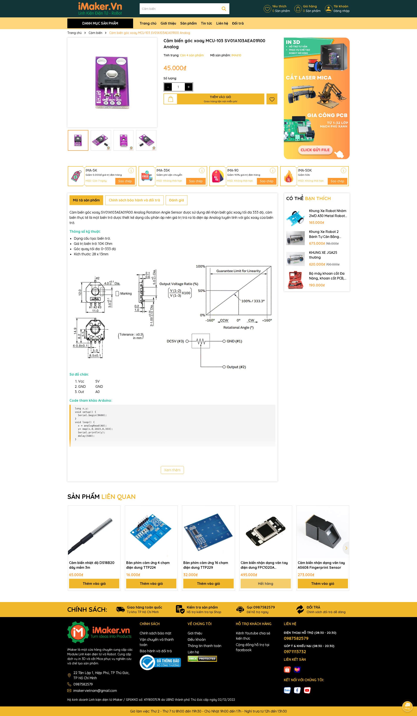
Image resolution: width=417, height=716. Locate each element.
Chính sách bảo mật (155, 633)
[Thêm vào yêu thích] (271, 99)
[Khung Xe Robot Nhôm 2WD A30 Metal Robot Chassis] (295, 217)
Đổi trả (238, 23)
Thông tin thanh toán (204, 646)
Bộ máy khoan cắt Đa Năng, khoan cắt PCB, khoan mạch (326, 276)
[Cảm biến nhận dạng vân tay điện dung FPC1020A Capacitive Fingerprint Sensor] (266, 532)
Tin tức (206, 23)
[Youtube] (307, 690)
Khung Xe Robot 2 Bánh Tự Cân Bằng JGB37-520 (324, 234)
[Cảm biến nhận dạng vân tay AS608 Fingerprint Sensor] (323, 532)
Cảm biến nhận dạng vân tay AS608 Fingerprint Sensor (321, 565)
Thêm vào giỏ (94, 583)
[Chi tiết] (131, 170)
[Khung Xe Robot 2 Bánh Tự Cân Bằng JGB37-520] (295, 238)
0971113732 (295, 651)
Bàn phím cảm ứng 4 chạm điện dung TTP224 (148, 565)
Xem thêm (172, 470)
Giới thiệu (168, 23)
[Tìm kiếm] (224, 8)
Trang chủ (148, 23)
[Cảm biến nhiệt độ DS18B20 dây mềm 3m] (94, 532)
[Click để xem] (112, 82)
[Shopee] (287, 669)
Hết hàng (265, 583)
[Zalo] (287, 690)
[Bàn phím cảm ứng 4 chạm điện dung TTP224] (151, 532)
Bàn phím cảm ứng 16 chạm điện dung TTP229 (205, 565)
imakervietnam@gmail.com (95, 690)
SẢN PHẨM (101, 496)
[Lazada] (297, 669)
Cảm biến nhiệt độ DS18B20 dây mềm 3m (91, 565)
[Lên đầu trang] (407, 694)
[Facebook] (297, 690)
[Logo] (100, 8)
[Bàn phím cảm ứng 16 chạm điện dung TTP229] (208, 532)
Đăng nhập (342, 11)
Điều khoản (197, 639)
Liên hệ (222, 23)
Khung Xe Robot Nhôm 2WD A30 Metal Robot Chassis (327, 213)
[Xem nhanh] (115, 525)
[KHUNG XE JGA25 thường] (295, 259)
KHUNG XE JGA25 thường (323, 254)
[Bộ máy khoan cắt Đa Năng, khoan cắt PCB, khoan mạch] (295, 280)
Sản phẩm (188, 23)
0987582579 (83, 684)
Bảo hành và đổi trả (156, 651)
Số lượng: (170, 78)
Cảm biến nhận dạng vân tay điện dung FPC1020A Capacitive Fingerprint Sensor (264, 565)
